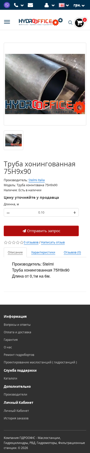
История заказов (16, 418)
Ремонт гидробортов (19, 355)
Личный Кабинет (16, 411)
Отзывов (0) (72, 252)
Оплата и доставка (17, 332)
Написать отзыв (53, 242)
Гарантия (11, 340)
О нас (8, 347)
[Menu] (7, 22)
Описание (15, 252)
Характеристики (43, 252)
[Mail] (31, 4)
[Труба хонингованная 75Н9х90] (45, 84)
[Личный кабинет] (50, 4)
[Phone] (19, 5)
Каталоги (10, 378)
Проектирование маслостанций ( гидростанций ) (40, 362)
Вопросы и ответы (17, 324)
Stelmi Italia (36, 180)
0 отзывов (31, 242)
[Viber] (7, 4)
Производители (15, 394)
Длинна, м (11, 204)
